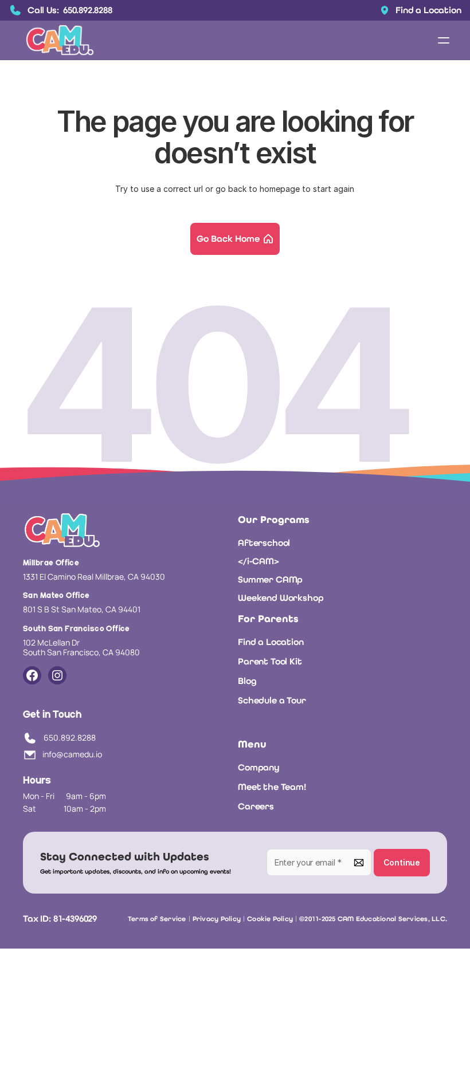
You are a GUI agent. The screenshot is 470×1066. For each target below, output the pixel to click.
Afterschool (264, 542)
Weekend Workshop (280, 597)
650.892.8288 (70, 738)
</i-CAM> (258, 561)
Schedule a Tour (272, 700)
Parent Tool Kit (270, 661)
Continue (401, 862)
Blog (247, 680)
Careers (256, 806)
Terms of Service (157, 919)
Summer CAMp (270, 579)
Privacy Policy (217, 919)
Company (259, 767)
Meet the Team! (272, 786)
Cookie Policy (270, 919)
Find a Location (271, 641)
